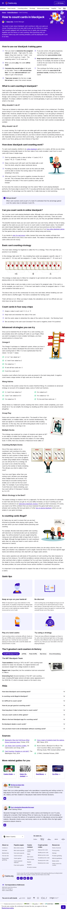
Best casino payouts (19, 850)
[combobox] (13, 836)
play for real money (19, 235)
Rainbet (29, 862)
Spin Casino (30, 856)
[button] (33, 691)
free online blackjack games (55, 229)
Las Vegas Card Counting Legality (15, 746)
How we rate (5, 855)
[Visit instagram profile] (28, 878)
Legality (53, 8)
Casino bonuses (18, 855)
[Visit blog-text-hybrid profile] (31, 878)
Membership (5, 853)
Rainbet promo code (43, 863)
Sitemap (54, 853)
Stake (28, 854)
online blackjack (32, 149)
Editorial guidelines (57, 858)
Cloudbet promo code (43, 857)
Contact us (5, 847)
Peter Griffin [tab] (33, 654)
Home (4, 12)
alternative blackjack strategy (28, 504)
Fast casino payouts (19, 853)
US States (60, 3)
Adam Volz (10, 21)
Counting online (22, 8)
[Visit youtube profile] (24, 878)
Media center (55, 861)
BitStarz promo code (43, 855)
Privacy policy (55, 850)
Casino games (17, 858)
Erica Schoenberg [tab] (55, 654)
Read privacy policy (8, 908)
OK (63, 907)
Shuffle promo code (43, 852)
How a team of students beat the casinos (50, 740)
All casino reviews (31, 867)
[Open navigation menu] (3, 3)
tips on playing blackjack (44, 508)
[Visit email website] (4, 798)
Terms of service (56, 847)
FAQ (64, 8)
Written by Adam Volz (17, 785)
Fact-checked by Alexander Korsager (22, 807)
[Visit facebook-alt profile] (21, 878)
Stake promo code (43, 850)
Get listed (4, 850)
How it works (12, 8)
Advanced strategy (43, 8)
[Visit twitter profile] (18, 878)
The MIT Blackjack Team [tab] (11, 654)
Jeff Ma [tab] (24, 654)
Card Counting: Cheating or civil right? (17, 751)
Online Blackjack (12, 12)
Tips (59, 8)
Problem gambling (57, 855)
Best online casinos (19, 847)
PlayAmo (29, 864)
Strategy (32, 8)
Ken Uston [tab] (43, 654)
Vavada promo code (43, 860)
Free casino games (19, 865)
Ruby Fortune (30, 859)
